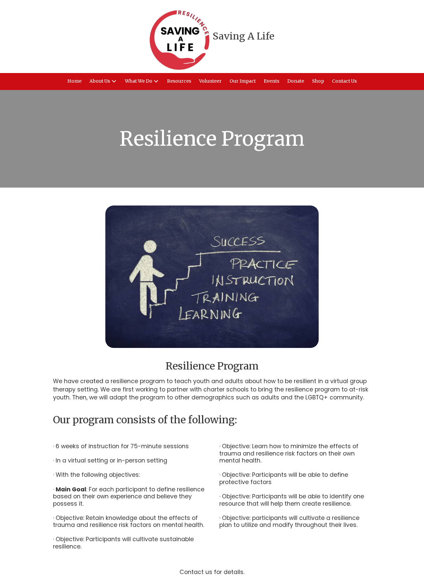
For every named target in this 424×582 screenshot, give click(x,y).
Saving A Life (243, 36)
